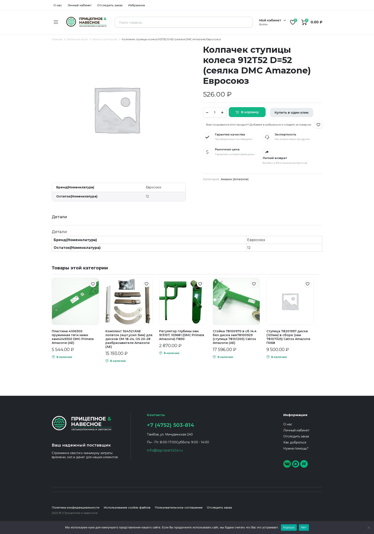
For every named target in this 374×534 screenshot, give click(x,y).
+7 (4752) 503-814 (170, 425)
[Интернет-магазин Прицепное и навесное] (86, 22)
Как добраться (294, 442)
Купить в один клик (292, 112)
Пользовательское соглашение (178, 507)
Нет (304, 527)
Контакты (156, 415)
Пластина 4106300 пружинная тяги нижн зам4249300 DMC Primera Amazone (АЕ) (73, 337)
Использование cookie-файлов (127, 507)
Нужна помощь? (295, 448)
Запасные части (77, 39)
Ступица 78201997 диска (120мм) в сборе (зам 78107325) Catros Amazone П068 (288, 337)
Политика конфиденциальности (75, 507)
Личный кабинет (80, 5)
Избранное (136, 5)
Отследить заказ (110, 5)
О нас (57, 5)
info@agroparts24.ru (165, 450)
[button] (318, 125)
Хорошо (289, 527)
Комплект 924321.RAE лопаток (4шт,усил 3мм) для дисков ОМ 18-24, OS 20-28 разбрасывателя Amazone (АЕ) (128, 339)
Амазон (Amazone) (105, 39)
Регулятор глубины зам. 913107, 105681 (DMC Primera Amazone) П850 (181, 335)
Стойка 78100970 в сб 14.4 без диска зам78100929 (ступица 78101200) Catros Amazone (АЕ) (234, 337)
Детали (59, 217)
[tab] (59, 217)
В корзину (250, 112)
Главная (57, 39)
